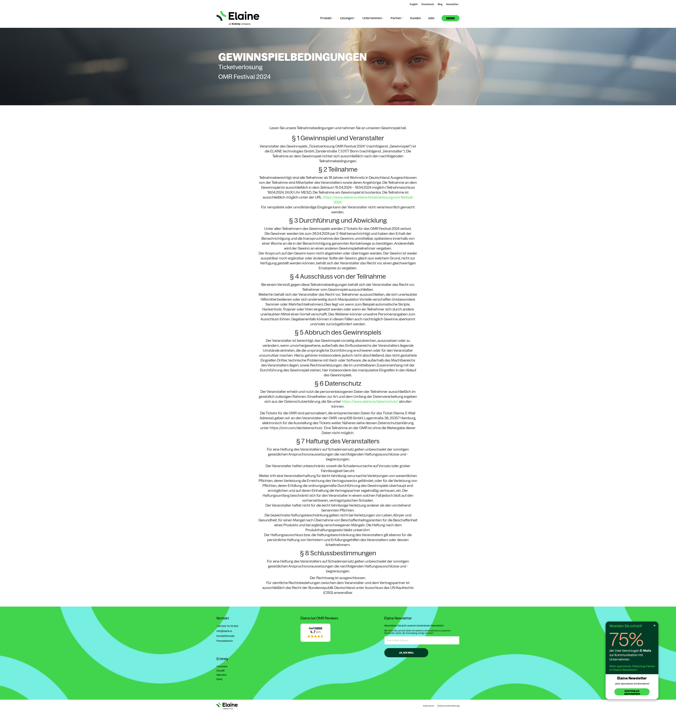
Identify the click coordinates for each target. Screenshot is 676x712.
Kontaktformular (226, 636)
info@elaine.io (224, 631)
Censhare (222, 666)
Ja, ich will (406, 652)
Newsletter (452, 4)
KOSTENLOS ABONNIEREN (632, 692)
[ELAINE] (315, 640)
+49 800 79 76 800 (227, 626)
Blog (440, 4)
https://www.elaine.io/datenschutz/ (370, 401)
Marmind (221, 674)
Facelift (221, 670)
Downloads (427, 4)
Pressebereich (225, 640)
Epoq (219, 679)
